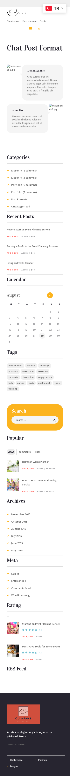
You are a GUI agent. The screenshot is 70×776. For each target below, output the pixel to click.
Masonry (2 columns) (24, 170)
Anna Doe (18, 110)
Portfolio (42, 759)
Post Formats (19, 199)
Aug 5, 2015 (12, 236)
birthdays (44, 365)
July (16, 536)
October (19, 521)
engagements (45, 377)
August (18, 528)
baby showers (16, 365)
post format (44, 383)
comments (25, 452)
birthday (31, 365)
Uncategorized (20, 206)
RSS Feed (16, 669)
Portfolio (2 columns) (24, 185)
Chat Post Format (35, 48)
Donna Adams (36, 70)
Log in (15, 573)
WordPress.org (20, 595)
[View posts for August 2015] (50, 295)
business (13, 371)
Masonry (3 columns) (24, 177)
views (11, 452)
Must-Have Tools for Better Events (41, 646)
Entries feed (18, 580)
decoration (28, 377)
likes (37, 452)
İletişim (14, 766)
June (17, 543)
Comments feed (21, 588)
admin (24, 236)
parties (20, 383)
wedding (13, 388)
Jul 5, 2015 (27, 636)
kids (11, 383)
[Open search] (39, 29)
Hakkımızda (16, 759)
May (17, 550)
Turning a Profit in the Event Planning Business (32, 246)
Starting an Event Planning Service (41, 624)
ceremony (43, 371)
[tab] (11, 452)
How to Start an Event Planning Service (28, 229)
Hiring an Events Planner (20, 263)
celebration (28, 371)
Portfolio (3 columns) (24, 192)
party (31, 383)
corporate (13, 377)
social (57, 383)
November (20, 514)
